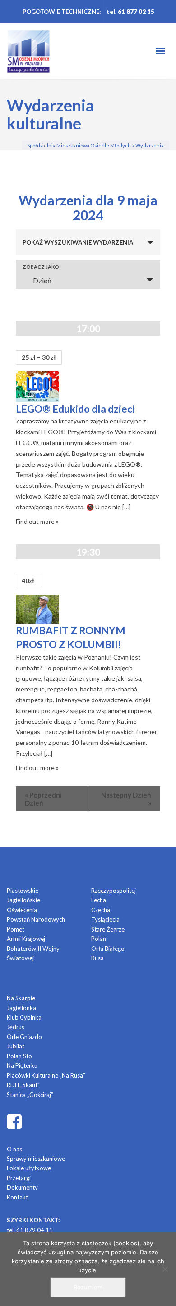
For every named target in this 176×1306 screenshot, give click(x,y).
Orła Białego (108, 948)
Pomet (15, 929)
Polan (98, 938)
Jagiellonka (21, 1008)
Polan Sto (19, 1056)
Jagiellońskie (23, 900)
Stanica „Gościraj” (30, 1094)
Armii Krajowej (26, 938)
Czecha (100, 910)
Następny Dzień (126, 799)
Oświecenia (22, 910)
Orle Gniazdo (24, 1036)
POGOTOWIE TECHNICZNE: (62, 11)
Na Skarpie (21, 998)
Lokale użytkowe (29, 1168)
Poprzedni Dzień (43, 799)
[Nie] (164, 1269)
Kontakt (17, 1197)
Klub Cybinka (24, 1017)
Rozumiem (88, 1287)
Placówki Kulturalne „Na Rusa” (46, 1075)
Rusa (97, 958)
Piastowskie (22, 890)
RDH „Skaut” (23, 1084)
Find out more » (37, 521)
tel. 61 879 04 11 (30, 1230)
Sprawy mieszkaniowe (36, 1158)
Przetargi (19, 1177)
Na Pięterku (22, 1065)
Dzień (42, 280)
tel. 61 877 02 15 (130, 11)
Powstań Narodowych (36, 919)
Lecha (98, 900)
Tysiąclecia (105, 919)
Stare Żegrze (108, 929)
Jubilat (15, 1046)
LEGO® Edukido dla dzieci (75, 409)
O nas (14, 1149)
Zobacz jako (41, 266)
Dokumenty (22, 1187)
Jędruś (15, 1026)
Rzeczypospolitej (113, 890)
